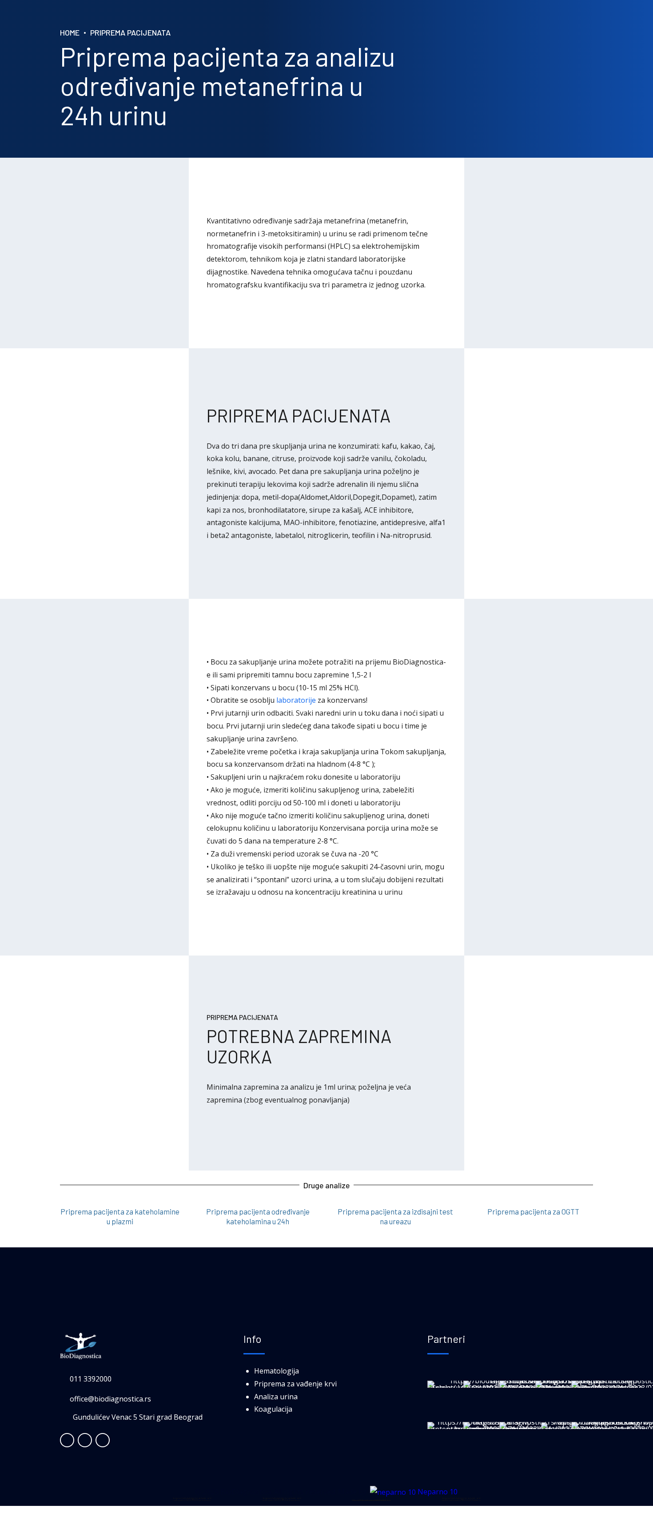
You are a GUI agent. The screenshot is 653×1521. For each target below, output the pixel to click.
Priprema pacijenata (130, 32)
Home (70, 32)
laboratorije (296, 700)
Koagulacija (273, 1409)
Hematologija (276, 1371)
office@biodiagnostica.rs (110, 1399)
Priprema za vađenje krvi (295, 1384)
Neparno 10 (437, 1492)
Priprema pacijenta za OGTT (533, 1211)
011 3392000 (90, 1379)
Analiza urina (276, 1397)
